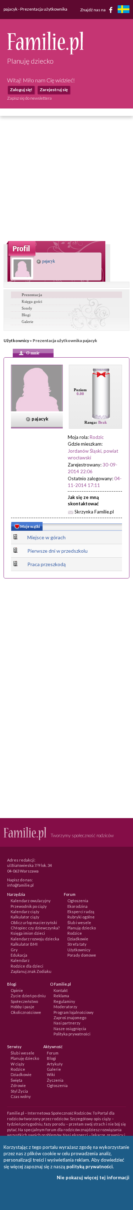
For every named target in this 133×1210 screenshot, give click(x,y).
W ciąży (17, 1064)
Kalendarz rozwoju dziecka (35, 938)
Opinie (17, 990)
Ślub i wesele (79, 922)
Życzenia (55, 1080)
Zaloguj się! (21, 89)
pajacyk (48, 261)
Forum (53, 1053)
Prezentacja (32, 295)
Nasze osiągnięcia (70, 1028)
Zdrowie (18, 1085)
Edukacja (19, 955)
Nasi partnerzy (67, 1023)
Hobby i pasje (22, 1006)
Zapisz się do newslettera (29, 98)
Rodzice (74, 933)
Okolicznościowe (26, 1012)
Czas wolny (21, 1096)
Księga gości (32, 301)
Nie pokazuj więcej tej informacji (93, 1177)
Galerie (27, 321)
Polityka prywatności (72, 1034)
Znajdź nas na (93, 9)
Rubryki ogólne (81, 917)
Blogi (26, 315)
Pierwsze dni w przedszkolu (57, 551)
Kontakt (61, 990)
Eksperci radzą (80, 911)
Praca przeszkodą (46, 564)
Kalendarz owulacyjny (31, 900)
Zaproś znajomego (70, 1017)
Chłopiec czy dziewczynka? (35, 928)
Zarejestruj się (54, 89)
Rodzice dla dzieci (27, 966)
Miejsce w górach (46, 537)
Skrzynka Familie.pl (94, 512)
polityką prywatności (89, 1166)
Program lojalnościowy (74, 1012)
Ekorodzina (77, 906)
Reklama (61, 995)
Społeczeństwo (24, 1001)
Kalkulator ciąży (25, 917)
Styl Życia (19, 1091)
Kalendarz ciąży (25, 911)
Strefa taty (77, 944)
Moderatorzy (65, 1006)
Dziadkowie (77, 938)
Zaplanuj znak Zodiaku (31, 971)
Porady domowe (81, 955)
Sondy (27, 308)
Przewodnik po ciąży (29, 906)
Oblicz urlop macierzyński (34, 922)
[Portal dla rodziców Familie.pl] (45, 52)
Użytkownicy (16, 340)
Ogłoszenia (77, 900)
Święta (16, 1080)
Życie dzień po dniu (28, 995)
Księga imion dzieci (28, 933)
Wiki (51, 1074)
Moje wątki (30, 526)
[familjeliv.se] (123, 10)
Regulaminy (64, 1001)
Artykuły (55, 1064)
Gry (14, 949)
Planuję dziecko (81, 928)
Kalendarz (20, 960)
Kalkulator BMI (24, 944)
